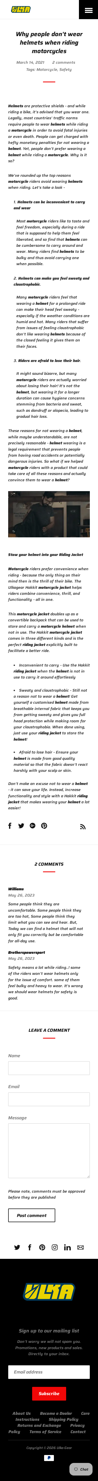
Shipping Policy (63, 1419)
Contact (78, 1431)
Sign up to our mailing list (49, 1331)
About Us (22, 1413)
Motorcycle (46, 69)
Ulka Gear (64, 1447)
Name (14, 1055)
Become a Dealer (56, 1413)
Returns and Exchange (39, 1425)
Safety (65, 69)
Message (17, 1117)
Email (13, 1086)
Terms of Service (45, 1431)
